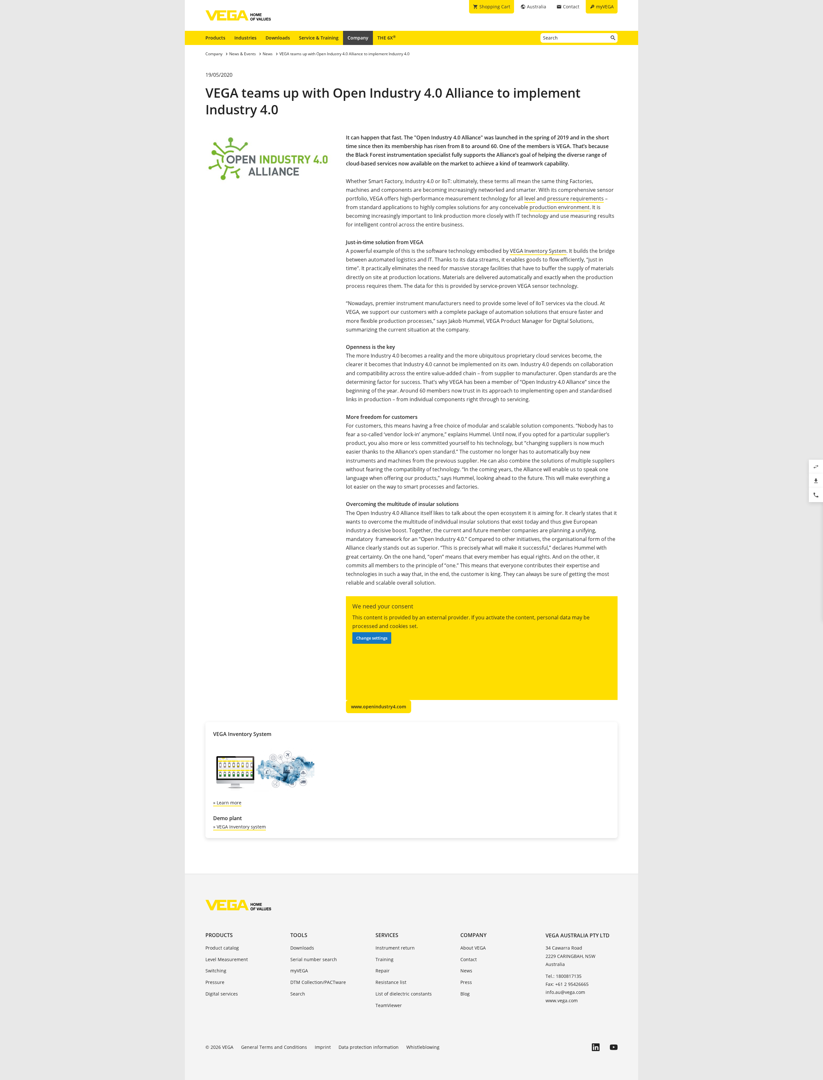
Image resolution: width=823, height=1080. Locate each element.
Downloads (278, 38)
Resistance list (390, 982)
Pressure (214, 982)
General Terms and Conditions (274, 1047)
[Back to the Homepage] (238, 905)
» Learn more (227, 803)
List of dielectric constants (403, 994)
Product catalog (222, 948)
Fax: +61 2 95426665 (567, 984)
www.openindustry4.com (378, 707)
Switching (215, 971)
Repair (382, 971)
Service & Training (319, 38)
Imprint (323, 1047)
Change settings (371, 638)
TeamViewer (388, 1005)
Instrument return (395, 948)
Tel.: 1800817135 (564, 976)
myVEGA (299, 971)
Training (384, 959)
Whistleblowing (422, 1047)
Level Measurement (226, 959)
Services (386, 935)
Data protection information (369, 1047)
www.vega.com (562, 1000)
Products (215, 38)
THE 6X (386, 37)
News (466, 971)
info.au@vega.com (565, 992)
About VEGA (473, 948)
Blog (465, 994)
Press (466, 982)
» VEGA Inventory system (239, 827)
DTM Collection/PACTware (318, 982)
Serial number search (313, 959)
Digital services (221, 994)
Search (297, 994)
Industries (245, 38)
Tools (298, 935)
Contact (468, 959)
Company (358, 38)
